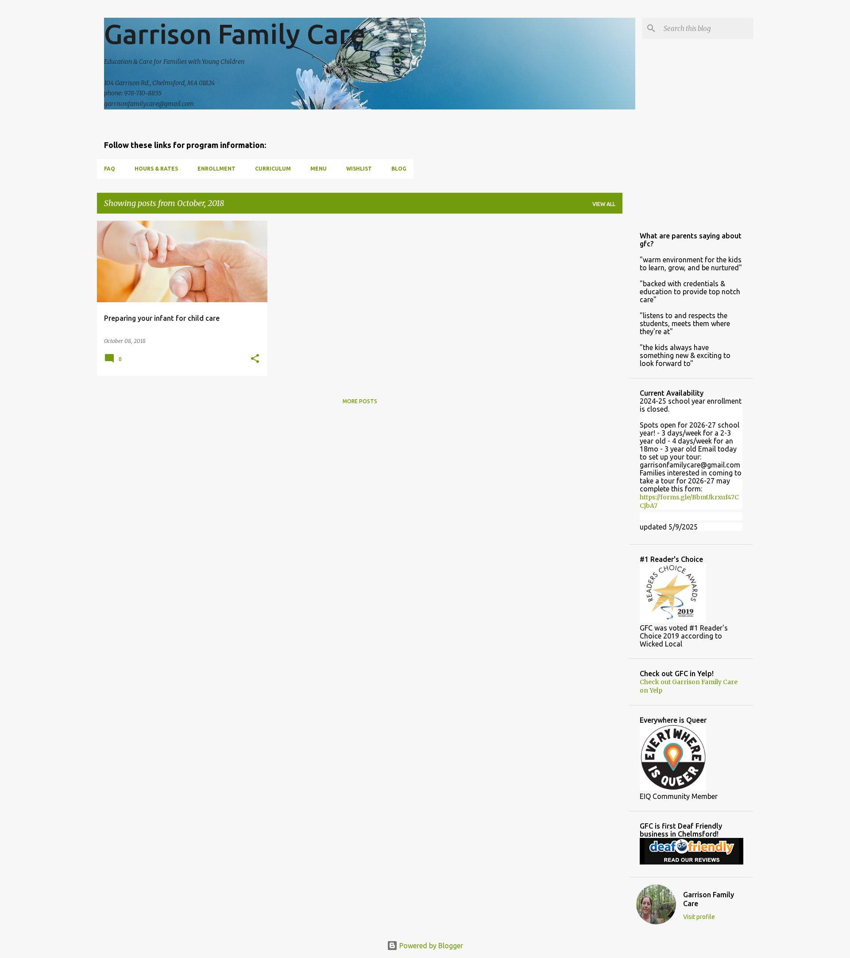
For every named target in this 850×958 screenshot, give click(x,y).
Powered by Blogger (430, 946)
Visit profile (699, 916)
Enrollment (216, 168)
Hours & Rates (156, 168)
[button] (255, 359)
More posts (360, 401)
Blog (398, 168)
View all (603, 204)
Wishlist (359, 168)
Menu (318, 168)
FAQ (109, 168)
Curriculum (273, 168)
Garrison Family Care (235, 33)
